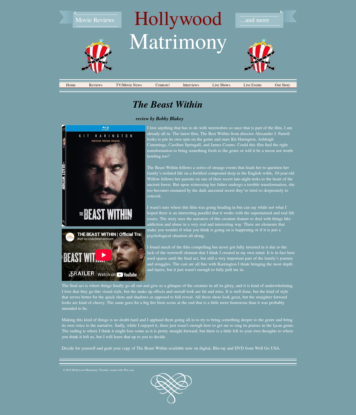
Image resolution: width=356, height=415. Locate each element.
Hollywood (178, 17)
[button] (95, 86)
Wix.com (129, 370)
